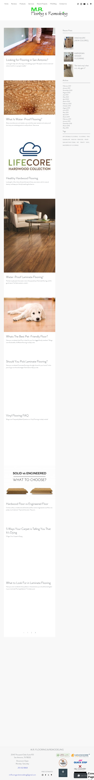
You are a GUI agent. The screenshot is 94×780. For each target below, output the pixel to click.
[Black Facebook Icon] (78, 4)
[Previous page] (23, 632)
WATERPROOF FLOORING (70, 145)
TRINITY (82, 142)
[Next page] (35, 632)
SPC (78, 142)
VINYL (87, 142)
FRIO (88, 136)
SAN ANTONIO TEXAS (69, 142)
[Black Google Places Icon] (91, 4)
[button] (31, 3)
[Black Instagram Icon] (81, 4)
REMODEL (80, 139)
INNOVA (73, 139)
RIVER (86, 139)
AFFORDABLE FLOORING (70, 136)
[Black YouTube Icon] (84, 4)
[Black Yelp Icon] (87, 4)
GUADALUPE (66, 139)
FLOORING (82, 136)
